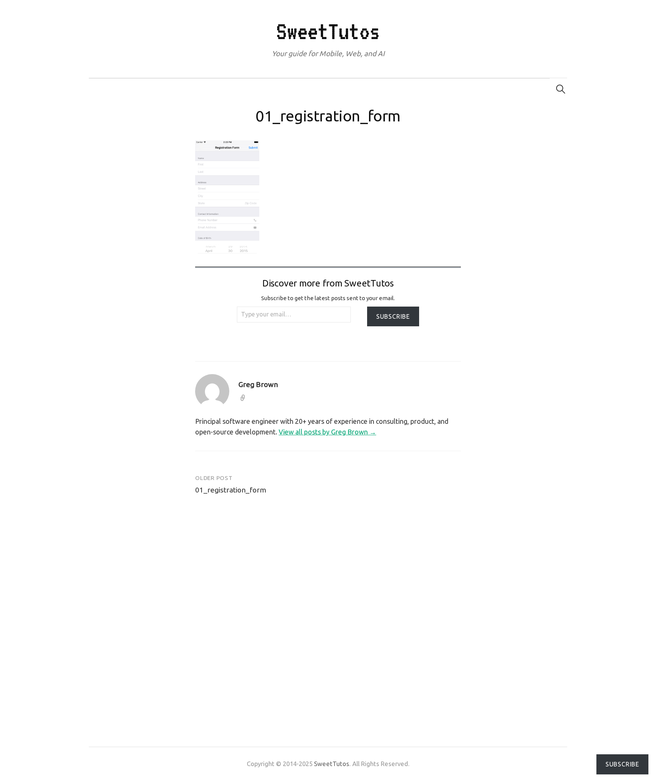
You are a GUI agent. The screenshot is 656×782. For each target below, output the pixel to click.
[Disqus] (328, 607)
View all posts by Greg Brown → (327, 432)
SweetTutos (328, 31)
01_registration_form (230, 490)
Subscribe (393, 316)
